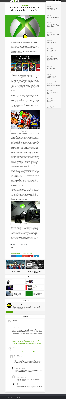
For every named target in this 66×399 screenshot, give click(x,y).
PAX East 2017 (19, 285)
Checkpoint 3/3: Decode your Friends (53, 39)
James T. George (23, 12)
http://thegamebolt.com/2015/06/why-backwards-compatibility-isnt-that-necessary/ (27, 343)
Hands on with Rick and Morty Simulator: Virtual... (19, 288)
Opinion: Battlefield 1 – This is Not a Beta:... (18, 294)
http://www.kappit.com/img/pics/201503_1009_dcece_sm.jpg (24, 351)
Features (23, 5)
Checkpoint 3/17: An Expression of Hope (53, 85)
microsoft (22, 253)
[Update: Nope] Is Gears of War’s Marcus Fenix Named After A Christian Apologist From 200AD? (53, 25)
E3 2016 (34, 292)
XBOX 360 (27, 253)
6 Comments (28, 12)
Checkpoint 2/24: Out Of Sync (51, 50)
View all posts (9, 312)
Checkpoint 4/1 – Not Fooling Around (53, 17)
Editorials (34, 285)
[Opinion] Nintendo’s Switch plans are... (37, 287)
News (40, 292)
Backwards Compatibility (15, 253)
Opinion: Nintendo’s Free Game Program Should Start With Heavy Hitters (52, 59)
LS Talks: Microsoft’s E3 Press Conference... (37, 294)
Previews (27, 5)
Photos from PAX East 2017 (51, 68)
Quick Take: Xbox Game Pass (51, 42)
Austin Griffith (41, 288)
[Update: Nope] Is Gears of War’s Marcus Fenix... (18, 281)
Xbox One (31, 253)
